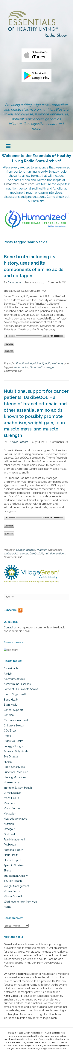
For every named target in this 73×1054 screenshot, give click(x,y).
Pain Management (14, 839)
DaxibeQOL (36, 553)
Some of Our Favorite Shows (21, 689)
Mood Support (13, 808)
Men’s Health (11, 798)
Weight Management (16, 886)
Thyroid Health (13, 880)
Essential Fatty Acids (16, 751)
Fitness (8, 761)
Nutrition (41, 549)
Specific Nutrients (52, 363)
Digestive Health (13, 740)
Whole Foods (12, 891)
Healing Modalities (15, 777)
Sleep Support (12, 860)
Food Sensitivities (14, 766)
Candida (9, 715)
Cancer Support (25, 549)
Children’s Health (14, 725)
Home (7, 906)
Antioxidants (11, 668)
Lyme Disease (12, 792)
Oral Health (10, 834)
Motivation (10, 813)
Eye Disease (11, 756)
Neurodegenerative (15, 818)
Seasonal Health (13, 849)
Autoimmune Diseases (17, 684)
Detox (7, 735)
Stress (7, 870)
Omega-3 (9, 829)
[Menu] (8, 146)
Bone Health (11, 699)
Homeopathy (12, 782)
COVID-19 (10, 730)
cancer (24, 553)
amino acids (20, 367)
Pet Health (10, 844)
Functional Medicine (28, 363)
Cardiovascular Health (17, 720)
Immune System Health (18, 787)
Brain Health (11, 704)
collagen (49, 367)
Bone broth (36, 367)
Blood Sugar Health (15, 694)
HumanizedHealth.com (18, 184)
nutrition (49, 553)
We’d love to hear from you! (20, 901)
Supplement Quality (16, 875)
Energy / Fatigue (14, 746)
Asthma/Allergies (14, 678)
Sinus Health (11, 854)
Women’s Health (13, 896)
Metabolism (11, 803)
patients (61, 553)
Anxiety (8, 673)
